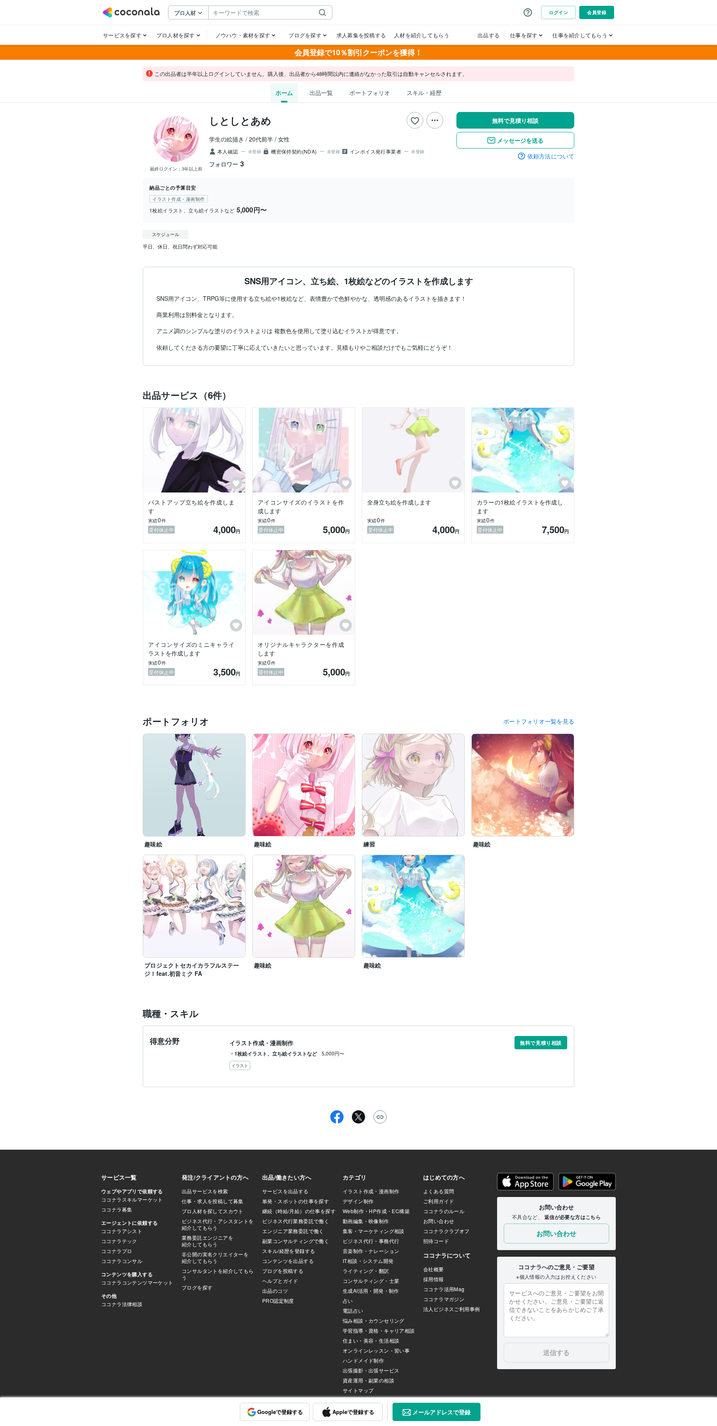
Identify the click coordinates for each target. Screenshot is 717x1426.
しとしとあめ (240, 120)
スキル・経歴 (424, 92)
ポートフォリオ (369, 92)
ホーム (284, 92)
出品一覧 (321, 92)
